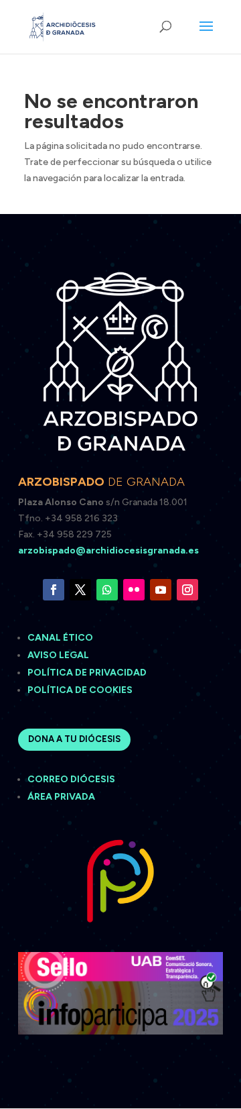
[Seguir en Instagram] (187, 589)
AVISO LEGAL (59, 655)
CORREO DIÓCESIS (71, 779)
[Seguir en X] (80, 589)
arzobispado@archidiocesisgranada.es (108, 550)
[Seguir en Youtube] (160, 589)
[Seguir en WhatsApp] (107, 589)
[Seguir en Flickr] (134, 589)
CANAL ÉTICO (61, 637)
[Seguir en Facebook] (53, 589)
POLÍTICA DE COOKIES (80, 690)
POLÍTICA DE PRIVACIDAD (87, 672)
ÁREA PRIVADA (61, 796)
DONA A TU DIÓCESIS (74, 739)
